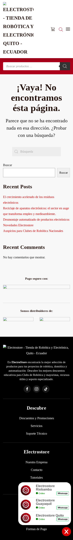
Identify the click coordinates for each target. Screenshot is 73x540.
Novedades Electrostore (18, 225)
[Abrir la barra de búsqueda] (61, 29)
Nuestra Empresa (36, 462)
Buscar (7, 165)
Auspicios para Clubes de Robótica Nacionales (33, 231)
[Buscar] (65, 66)
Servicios (36, 426)
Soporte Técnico (36, 433)
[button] (68, 29)
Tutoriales (36, 477)
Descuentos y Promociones (36, 418)
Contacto (36, 470)
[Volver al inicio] (18, 29)
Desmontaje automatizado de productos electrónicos (36, 219)
